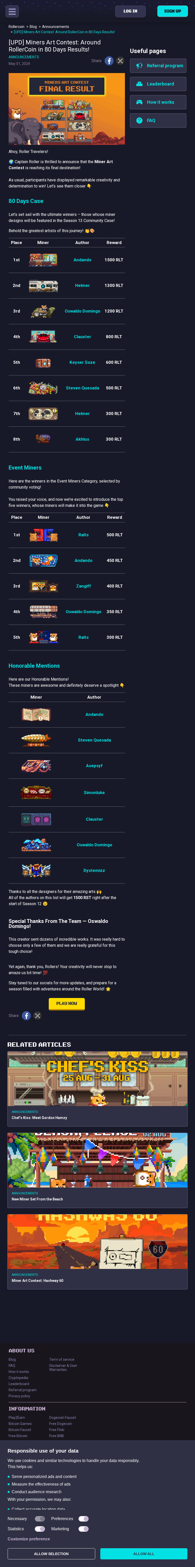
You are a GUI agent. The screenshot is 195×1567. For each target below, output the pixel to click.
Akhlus (82, 439)
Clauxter (82, 336)
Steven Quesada (82, 387)
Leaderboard (19, 1384)
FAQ (12, 1366)
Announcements (24, 57)
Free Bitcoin (18, 1436)
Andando (82, 259)
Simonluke (94, 792)
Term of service (61, 1359)
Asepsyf (94, 765)
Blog (12, 1359)
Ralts (83, 534)
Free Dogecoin (60, 1424)
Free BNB (56, 1436)
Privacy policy (19, 1396)
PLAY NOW (66, 1004)
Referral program (23, 1390)
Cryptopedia (18, 1378)
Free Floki (56, 1430)
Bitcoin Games (20, 1424)
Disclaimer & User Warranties (63, 1368)
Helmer (82, 285)
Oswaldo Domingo (82, 311)
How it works (19, 1372)
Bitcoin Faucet (20, 1430)
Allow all (143, 1554)
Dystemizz (94, 870)
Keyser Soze (82, 362)
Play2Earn (17, 1418)
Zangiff (83, 586)
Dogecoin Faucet (62, 1418)
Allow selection (51, 1554)
